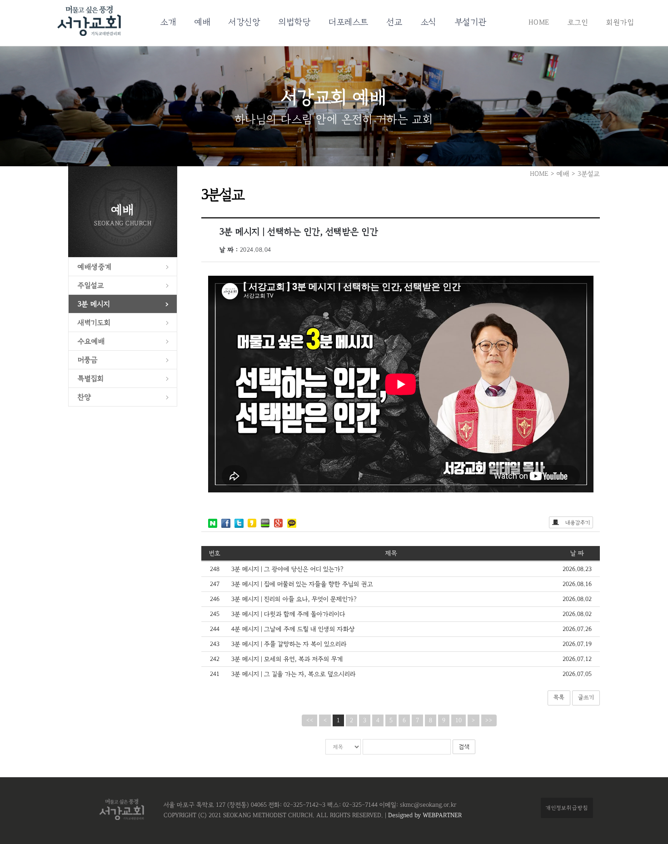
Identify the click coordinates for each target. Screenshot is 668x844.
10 (458, 720)
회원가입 (620, 22)
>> (489, 720)
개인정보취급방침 (567, 807)
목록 (558, 697)
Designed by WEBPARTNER (424, 815)
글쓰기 (586, 697)
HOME (538, 22)
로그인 (578, 22)
